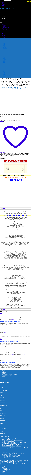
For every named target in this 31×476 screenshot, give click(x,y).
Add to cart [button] (5, 208)
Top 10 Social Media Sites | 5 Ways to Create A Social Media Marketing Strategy (15, 447)
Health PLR (16, 461)
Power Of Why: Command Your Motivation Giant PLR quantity (10, 120)
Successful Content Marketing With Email (8, 441)
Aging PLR (2, 460)
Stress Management (3, 408)
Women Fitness (2, 433)
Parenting (1, 423)
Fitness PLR (9, 460)
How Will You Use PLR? (6, 457)
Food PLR (14, 460)
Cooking (1, 387)
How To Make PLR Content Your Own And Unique (10, 456)
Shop (11, 474)
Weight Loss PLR (6, 464)
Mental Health (21, 153)
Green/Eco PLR (2, 402)
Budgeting (2, 397)
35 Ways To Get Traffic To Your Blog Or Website (9, 439)
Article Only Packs (3, 400)
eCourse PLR (2, 392)
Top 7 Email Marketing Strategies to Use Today (9, 451)
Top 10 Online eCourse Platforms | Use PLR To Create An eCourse (13, 444)
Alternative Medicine (3, 405)
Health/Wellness (3, 403)
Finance (1, 395)
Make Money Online (3, 413)
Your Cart (29, 1)
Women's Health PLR (14, 464)
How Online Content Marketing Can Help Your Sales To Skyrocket (12, 440)
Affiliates (8, 474)
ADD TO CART (2, 121)
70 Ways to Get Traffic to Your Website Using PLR (10, 445)
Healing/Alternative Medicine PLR (7, 461)
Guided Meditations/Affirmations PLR (23, 460)
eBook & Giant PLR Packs (4, 390)
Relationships (2, 426)
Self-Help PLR (8, 155)
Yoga (1, 410)
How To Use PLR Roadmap (6, 454)
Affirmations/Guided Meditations (5, 384)
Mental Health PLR (25, 154)
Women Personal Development (14, 154)
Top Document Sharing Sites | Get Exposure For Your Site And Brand (13, 450)
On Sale (1, 421)
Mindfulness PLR (21, 462)
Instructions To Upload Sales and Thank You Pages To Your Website (13, 453)
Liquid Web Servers (3, 474)
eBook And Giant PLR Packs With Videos (11, 153)
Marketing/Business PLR (4, 462)
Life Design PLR (22, 461)
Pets (1, 425)
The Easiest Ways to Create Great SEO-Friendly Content (11, 455)
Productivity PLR (3, 155)
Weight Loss (2, 431)
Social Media (2, 415)
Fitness (1, 398)
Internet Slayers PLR (7, 8)
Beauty (1, 385)
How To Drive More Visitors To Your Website (9, 452)
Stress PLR (13, 155)
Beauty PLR (5, 460)
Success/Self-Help (3, 428)
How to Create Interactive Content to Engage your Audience (11, 446)
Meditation (2, 418)
